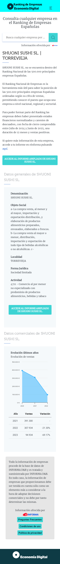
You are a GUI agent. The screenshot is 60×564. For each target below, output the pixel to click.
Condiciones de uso (30, 526)
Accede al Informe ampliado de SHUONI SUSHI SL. (30, 160)
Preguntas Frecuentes (30, 519)
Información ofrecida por (36, 45)
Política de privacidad (30, 532)
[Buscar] (53, 37)
